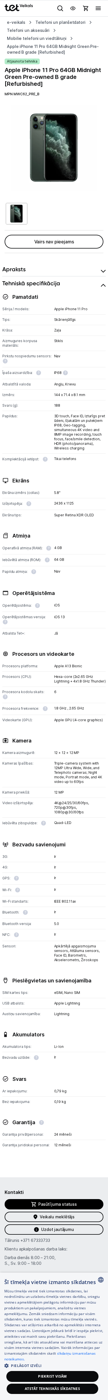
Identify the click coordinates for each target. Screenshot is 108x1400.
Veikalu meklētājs (57, 1216)
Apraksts (14, 269)
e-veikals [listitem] (16, 22)
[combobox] (101, 1280)
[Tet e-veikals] (19, 7)
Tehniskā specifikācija (31, 283)
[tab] (54, 269)
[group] (54, 148)
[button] (54, 1365)
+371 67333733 (35, 1240)
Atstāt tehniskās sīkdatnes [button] (52, 1388)
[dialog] (54, 1336)
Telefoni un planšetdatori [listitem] (60, 22)
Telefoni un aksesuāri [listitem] (28, 30)
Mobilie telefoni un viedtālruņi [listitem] (37, 38)
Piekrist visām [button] (52, 1376)
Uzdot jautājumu (57, 1229)
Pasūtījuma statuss (57, 1204)
